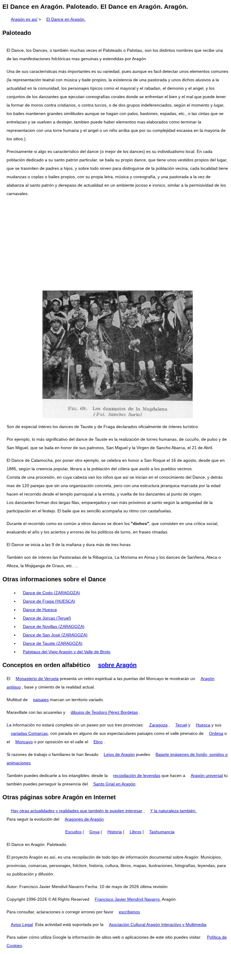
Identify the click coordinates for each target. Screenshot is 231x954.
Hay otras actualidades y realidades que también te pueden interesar (76, 810)
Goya (94, 831)
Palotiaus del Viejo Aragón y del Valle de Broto (66, 651)
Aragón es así (24, 19)
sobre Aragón (117, 665)
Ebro (98, 741)
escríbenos (129, 911)
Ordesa (216, 733)
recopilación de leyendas (136, 775)
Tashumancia (161, 831)
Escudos (73, 831)
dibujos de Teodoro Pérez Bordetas (104, 712)
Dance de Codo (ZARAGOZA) (51, 592)
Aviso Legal (22, 924)
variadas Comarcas (29, 733)
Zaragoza (158, 724)
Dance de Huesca (40, 609)
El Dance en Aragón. (65, 19)
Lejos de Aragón (119, 754)
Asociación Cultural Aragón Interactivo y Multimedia (157, 924)
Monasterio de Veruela (37, 678)
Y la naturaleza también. (173, 810)
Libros (135, 831)
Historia (114, 831)
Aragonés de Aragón (84, 819)
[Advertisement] (115, 244)
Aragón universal (207, 775)
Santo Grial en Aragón (114, 784)
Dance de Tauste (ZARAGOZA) (52, 643)
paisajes (41, 699)
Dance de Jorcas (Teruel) (47, 618)
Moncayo (24, 741)
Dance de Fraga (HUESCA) (49, 601)
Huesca (203, 724)
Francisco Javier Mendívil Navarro (127, 899)
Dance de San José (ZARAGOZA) (55, 634)
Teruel (181, 724)
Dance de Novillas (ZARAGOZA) (54, 626)
